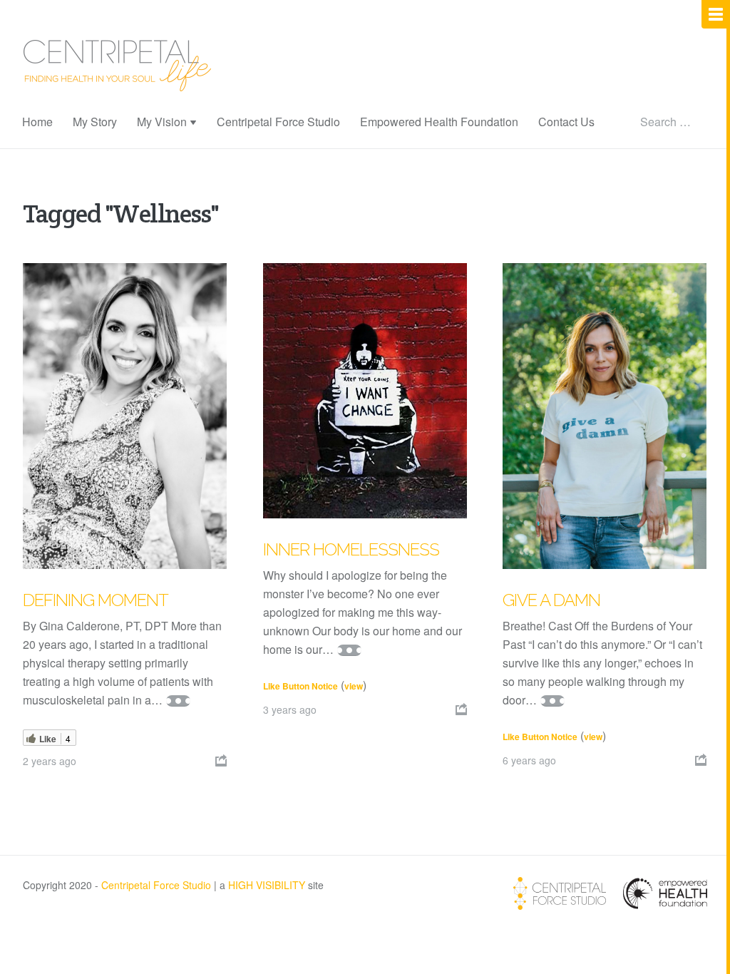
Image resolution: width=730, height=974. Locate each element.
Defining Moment (95, 600)
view (353, 686)
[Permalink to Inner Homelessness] (365, 390)
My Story (95, 121)
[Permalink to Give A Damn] (604, 416)
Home (37, 121)
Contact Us (566, 121)
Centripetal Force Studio (278, 121)
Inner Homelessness (351, 549)
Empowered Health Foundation (439, 121)
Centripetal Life (118, 65)
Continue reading (178, 701)
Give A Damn (551, 600)
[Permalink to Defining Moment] (125, 416)
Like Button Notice (300, 686)
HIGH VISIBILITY (266, 885)
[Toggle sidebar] (715, 14)
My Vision (162, 121)
